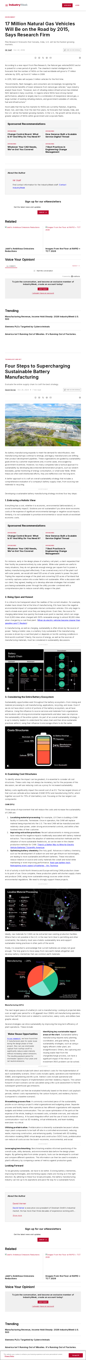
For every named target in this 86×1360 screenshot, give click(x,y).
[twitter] (43, 58)
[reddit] (47, 58)
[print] (80, 58)
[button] (6, 5)
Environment (10, 17)
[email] (51, 58)
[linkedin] (39, 58)
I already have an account (43, 293)
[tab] (11, 266)
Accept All (75, 1355)
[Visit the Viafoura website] (75, 276)
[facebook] (35, 58)
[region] (43, 271)
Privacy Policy (9, 1356)
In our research (13, 1038)
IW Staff (8, 50)
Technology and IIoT (13, 359)
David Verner (10, 390)
